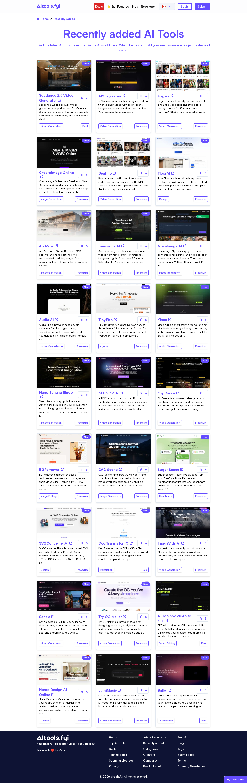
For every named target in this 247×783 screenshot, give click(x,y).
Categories (150, 749)
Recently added (153, 743)
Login (185, 6)
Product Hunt (152, 766)
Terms (182, 760)
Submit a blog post (121, 760)
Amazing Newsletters (192, 766)
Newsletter (148, 6)
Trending (183, 737)
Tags (181, 749)
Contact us (150, 760)
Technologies (118, 754)
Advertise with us (154, 737)
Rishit (62, 750)
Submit (202, 6)
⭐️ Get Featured (118, 6)
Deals (99, 6)
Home (45, 19)
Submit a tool (186, 754)
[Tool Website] (59, 100)
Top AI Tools (117, 743)
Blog (135, 6)
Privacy (114, 766)
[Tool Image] (183, 225)
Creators (149, 754)
